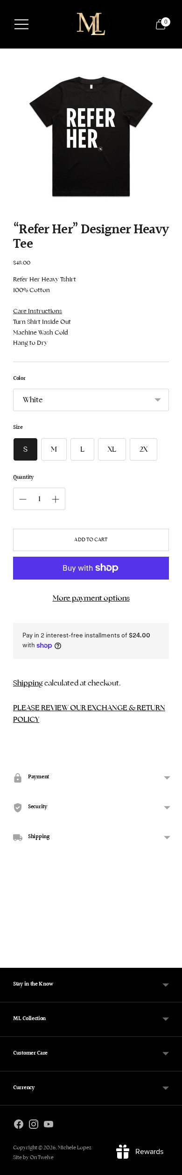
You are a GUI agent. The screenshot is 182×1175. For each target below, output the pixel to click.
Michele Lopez (74, 1147)
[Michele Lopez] (91, 24)
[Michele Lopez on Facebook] (18, 1126)
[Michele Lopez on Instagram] (33, 1126)
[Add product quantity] (23, 499)
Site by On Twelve (33, 1157)
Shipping (28, 683)
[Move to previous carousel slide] (13, 955)
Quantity (23, 478)
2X (143, 449)
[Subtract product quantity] (55, 499)
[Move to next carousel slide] (169, 955)
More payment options (91, 598)
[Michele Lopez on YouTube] (48, 1126)
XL (112, 449)
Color (19, 379)
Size (18, 428)
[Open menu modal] (21, 24)
